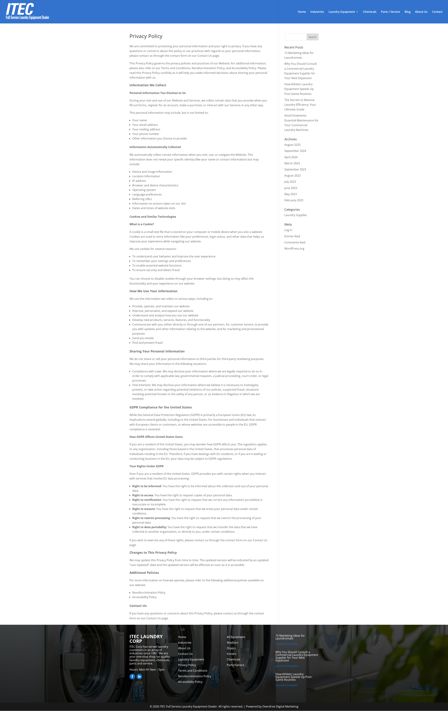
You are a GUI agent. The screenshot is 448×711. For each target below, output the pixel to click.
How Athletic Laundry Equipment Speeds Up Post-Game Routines (299, 89)
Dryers (231, 648)
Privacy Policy (187, 665)
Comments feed (294, 242)
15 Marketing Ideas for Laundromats (290, 637)
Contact (437, 12)
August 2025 (292, 145)
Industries (317, 12)
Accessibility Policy (190, 682)
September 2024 (295, 151)
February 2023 (293, 200)
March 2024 (292, 163)
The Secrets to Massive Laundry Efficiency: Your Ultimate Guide (300, 104)
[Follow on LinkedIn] (139, 676)
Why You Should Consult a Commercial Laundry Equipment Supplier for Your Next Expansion (296, 656)
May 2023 (290, 194)
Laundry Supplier (295, 215)
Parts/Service (235, 665)
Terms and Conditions (192, 671)
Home (302, 12)
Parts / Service (390, 12)
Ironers (231, 654)
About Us (421, 12)
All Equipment (236, 637)
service (248, 324)
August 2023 (292, 175)
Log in (288, 230)
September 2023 (295, 169)
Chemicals (369, 12)
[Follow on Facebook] (132, 676)
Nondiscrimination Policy (194, 676)
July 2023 (290, 182)
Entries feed (292, 236)
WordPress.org (294, 248)
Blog (408, 12)
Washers (232, 643)
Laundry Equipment (341, 12)
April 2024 (291, 157)
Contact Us (185, 654)
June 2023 (290, 188)
